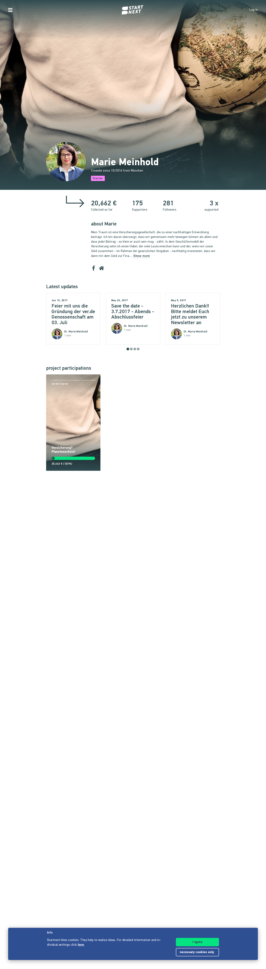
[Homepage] (133, 10)
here (81, 945)
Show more (141, 256)
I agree (197, 942)
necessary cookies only (197, 952)
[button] (127, 349)
